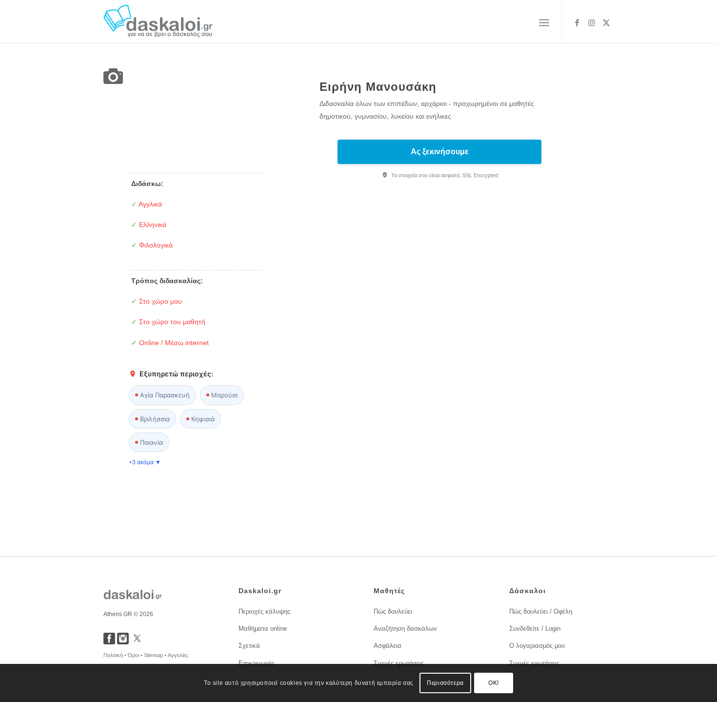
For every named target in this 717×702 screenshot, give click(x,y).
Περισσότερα (445, 683)
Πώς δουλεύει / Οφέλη (540, 611)
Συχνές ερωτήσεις (399, 663)
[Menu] (544, 23)
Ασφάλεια (387, 645)
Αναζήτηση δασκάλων (405, 628)
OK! (493, 683)
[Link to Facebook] (577, 22)
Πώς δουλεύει (393, 611)
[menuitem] (544, 23)
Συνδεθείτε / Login (534, 628)
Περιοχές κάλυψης (264, 611)
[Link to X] (606, 22)
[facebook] (109, 642)
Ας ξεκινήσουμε (440, 151)
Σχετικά (249, 645)
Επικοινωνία (256, 663)
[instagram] (123, 642)
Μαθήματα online (263, 628)
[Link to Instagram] (591, 22)
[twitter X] (137, 642)
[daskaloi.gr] (158, 22)
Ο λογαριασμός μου (537, 645)
